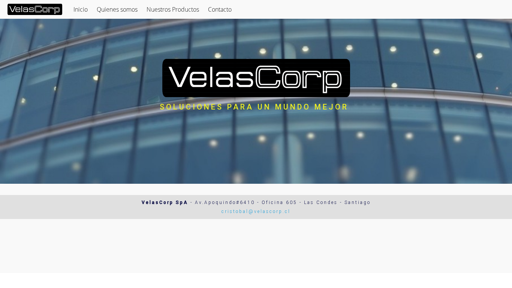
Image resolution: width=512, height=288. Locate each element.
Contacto (220, 9)
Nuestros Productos (173, 9)
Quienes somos (117, 9)
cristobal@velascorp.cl (256, 211)
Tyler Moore (491, 280)
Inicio (80, 9)
